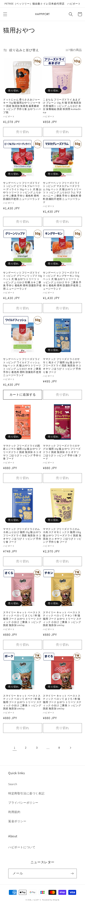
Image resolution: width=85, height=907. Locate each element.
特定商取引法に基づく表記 (26, 793)
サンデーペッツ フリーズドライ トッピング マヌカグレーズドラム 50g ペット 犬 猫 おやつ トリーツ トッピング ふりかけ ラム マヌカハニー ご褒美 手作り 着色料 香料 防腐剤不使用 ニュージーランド (62, 192)
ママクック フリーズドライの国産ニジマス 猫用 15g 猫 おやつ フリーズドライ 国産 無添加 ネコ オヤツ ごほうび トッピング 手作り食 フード (22, 452)
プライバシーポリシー (23, 802)
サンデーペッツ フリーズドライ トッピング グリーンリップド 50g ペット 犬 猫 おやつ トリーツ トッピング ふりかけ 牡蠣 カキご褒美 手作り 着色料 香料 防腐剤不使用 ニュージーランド (22, 280)
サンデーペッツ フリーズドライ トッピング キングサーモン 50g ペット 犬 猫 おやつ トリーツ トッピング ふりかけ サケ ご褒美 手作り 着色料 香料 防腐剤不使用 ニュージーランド (62, 280)
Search (12, 784)
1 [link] (14, 748)
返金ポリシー (17, 821)
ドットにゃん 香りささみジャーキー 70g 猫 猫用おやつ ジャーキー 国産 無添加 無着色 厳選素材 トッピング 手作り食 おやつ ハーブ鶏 (22, 106)
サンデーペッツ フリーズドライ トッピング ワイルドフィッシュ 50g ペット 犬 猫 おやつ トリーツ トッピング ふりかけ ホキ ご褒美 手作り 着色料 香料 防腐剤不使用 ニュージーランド (22, 367)
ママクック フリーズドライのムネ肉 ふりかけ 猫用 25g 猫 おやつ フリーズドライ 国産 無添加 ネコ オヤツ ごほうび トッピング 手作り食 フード (22, 535)
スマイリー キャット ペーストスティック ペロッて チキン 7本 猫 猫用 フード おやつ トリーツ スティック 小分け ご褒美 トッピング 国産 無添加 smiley (62, 619)
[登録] (72, 873)
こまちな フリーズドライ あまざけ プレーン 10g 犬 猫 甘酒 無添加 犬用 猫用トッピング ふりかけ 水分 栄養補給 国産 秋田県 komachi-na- (62, 106)
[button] (5, 14)
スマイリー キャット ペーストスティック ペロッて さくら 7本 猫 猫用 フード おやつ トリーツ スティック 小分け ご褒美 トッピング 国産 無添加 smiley (22, 619)
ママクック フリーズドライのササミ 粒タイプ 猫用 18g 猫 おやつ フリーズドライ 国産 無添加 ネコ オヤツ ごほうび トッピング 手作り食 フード (62, 365)
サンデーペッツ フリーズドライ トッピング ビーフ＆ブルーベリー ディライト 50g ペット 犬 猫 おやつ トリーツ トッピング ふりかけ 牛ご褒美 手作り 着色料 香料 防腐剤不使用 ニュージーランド (22, 191)
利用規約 (14, 812)
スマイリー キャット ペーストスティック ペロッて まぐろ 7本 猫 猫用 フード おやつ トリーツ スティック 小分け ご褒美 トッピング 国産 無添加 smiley (62, 702)
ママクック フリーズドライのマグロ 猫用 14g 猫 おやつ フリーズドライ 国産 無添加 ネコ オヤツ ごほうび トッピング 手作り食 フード (62, 452)
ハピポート (36, 900)
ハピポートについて (21, 847)
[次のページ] (70, 747)
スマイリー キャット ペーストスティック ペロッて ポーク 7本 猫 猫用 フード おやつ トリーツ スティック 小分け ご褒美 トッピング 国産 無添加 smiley (22, 702)
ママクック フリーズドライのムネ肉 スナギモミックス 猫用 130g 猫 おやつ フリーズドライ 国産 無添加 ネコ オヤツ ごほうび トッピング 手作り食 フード (62, 535)
